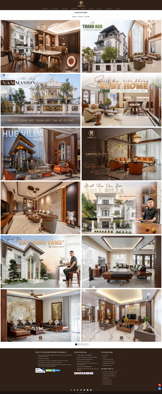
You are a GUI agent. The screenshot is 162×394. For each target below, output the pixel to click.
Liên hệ (118, 8)
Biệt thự (74, 16)
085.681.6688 (88, 355)
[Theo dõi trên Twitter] (81, 390)
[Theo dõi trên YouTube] (91, 390)
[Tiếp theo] (87, 344)
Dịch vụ (83, 8)
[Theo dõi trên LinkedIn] (87, 390)
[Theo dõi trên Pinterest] (84, 390)
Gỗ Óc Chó (65, 8)
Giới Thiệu (54, 8)
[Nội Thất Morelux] (81, 3)
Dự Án (91, 8)
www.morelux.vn (86, 361)
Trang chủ (45, 8)
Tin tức (99, 8)
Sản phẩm (74, 8)
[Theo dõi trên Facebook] (71, 390)
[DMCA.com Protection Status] (45, 370)
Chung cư (81, 16)
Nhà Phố (87, 16)
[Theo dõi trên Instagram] (74, 390)
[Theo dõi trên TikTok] (77, 390)
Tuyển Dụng (108, 8)
